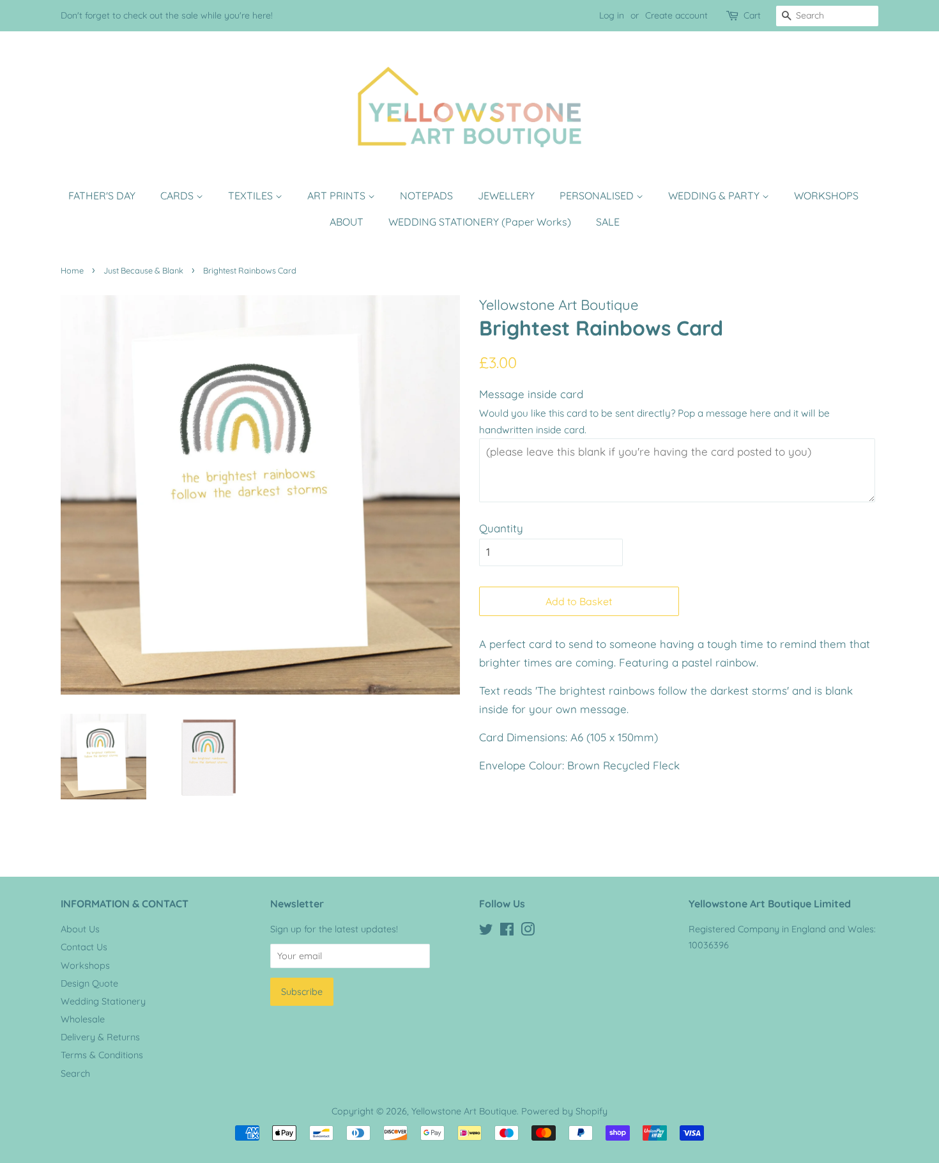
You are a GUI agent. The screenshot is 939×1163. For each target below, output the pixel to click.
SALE (608, 221)
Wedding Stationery (103, 1001)
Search (75, 1073)
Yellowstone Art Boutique (464, 1111)
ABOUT (346, 221)
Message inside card (531, 394)
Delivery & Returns (100, 1037)
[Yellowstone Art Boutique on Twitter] (486, 931)
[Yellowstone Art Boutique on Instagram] (528, 931)
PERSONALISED (598, 195)
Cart (752, 15)
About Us (80, 929)
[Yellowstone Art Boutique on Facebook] (507, 931)
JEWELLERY (506, 195)
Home (72, 270)
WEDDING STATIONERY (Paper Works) (479, 221)
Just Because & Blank (143, 270)
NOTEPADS (426, 195)
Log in (611, 15)
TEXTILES (251, 195)
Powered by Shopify (564, 1111)
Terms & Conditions (102, 1055)
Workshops (85, 965)
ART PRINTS (337, 195)
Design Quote (89, 983)
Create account (676, 15)
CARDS (178, 195)
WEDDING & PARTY (715, 195)
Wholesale (83, 1019)
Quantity (501, 528)
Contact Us (84, 947)
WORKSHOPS (826, 195)
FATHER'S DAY (101, 195)
